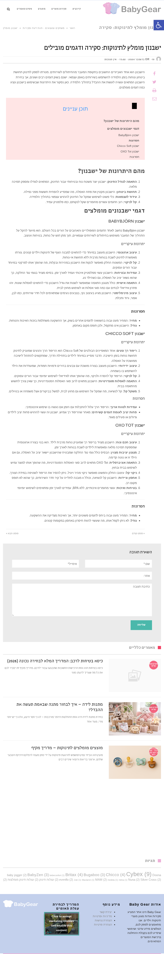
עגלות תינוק (44, 879)
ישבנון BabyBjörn (128, 135)
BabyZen (38, 875)
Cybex (139, 874)
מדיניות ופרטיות (102, 916)
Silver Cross (150, 879)
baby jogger (17, 875)
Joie (77, 880)
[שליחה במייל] (154, 99)
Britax (74, 874)
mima (123, 880)
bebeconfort (57, 875)
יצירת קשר (106, 912)
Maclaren (88, 880)
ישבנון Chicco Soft (128, 145)
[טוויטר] (154, 82)
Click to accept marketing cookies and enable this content (61, 923)
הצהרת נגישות (103, 920)
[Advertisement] (82, 821)
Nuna (134, 879)
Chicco (115, 874)
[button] (159, 25)
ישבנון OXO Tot (130, 151)
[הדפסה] (154, 90)
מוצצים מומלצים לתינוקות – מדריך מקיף (67, 748)
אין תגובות (110, 59)
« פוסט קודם (138, 533)
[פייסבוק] (154, 74)
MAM (101, 879)
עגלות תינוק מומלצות (18, 879)
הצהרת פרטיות (103, 924)
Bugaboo (94, 875)
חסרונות (134, 156)
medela (113, 880)
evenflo (66, 879)
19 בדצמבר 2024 (141, 59)
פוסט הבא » (12, 533)
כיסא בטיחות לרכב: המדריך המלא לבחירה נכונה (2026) (55, 661)
